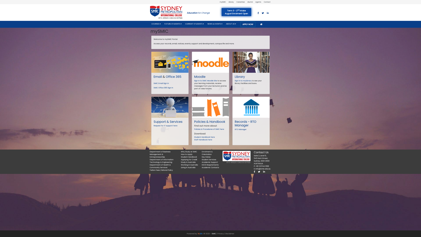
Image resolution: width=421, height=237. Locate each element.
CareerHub (240, 2)
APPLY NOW (248, 24)
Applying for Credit (189, 159)
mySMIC (223, 2)
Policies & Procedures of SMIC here (209, 129)
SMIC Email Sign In (161, 83)
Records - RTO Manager (245, 124)
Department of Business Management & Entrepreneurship (160, 154)
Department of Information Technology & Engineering (161, 160)
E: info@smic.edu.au (262, 169)
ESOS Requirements (210, 165)
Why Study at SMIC (189, 151)
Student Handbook (189, 157)
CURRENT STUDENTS (194, 24)
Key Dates (206, 157)
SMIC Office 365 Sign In (163, 87)
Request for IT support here (165, 125)
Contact (267, 2)
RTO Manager (241, 129)
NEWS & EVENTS (214, 24)
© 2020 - (210, 233)
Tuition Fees (155, 170)
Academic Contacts (210, 167)
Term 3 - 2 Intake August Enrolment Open (236, 12)
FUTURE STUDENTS (173, 24)
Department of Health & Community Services (160, 166)
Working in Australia (189, 165)
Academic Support (210, 162)
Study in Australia (188, 162)
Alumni (250, 2)
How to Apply (186, 154)
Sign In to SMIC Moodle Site (205, 80)
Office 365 (173, 77)
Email (158, 77)
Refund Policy (167, 170)
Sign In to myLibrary (243, 80)
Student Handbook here (204, 137)
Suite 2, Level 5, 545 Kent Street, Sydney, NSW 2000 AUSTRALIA (261, 159)
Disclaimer (229, 233)
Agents (258, 2)
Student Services (209, 159)
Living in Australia (188, 167)
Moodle (199, 77)
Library (231, 2)
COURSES (156, 24)
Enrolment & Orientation (207, 153)
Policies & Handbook (209, 122)
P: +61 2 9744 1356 (261, 166)
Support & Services (168, 122)
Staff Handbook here (203, 139)
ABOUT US (231, 24)
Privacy (220, 233)
